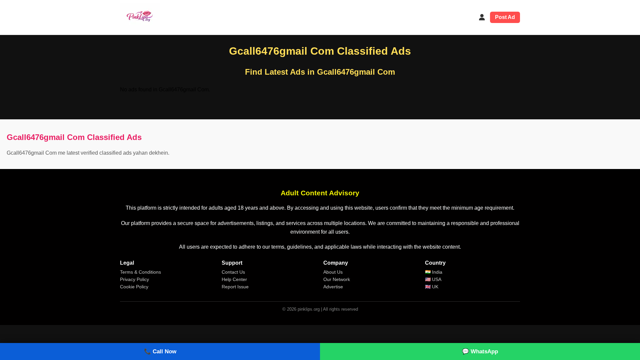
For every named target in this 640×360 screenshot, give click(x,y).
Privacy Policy (134, 279)
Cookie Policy (134, 286)
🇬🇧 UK (431, 286)
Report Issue (235, 286)
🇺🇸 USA (433, 279)
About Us (333, 272)
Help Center (234, 279)
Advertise (333, 286)
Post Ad (505, 17)
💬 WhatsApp (480, 351)
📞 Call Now (160, 351)
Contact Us (233, 272)
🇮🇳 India (433, 272)
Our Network (336, 279)
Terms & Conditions (140, 272)
